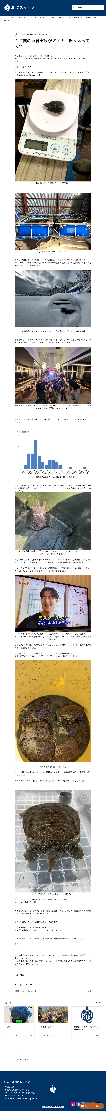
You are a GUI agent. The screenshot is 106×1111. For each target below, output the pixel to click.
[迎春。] (19, 1015)
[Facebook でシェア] (16, 985)
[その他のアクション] (90, 34)
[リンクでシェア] (31, 985)
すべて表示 (98, 1002)
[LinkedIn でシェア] (26, 985)
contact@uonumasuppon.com (24, 1098)
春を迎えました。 (48, 1027)
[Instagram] (73, 1104)
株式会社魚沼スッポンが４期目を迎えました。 (86, 1028)
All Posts (7, 20)
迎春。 (10, 1027)
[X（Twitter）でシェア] (21, 985)
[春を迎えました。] (53, 1015)
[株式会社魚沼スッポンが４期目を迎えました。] (87, 1015)
